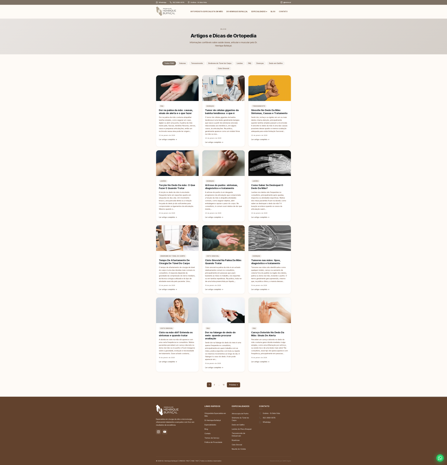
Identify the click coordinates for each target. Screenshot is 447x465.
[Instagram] (158, 431)
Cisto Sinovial (223, 68)
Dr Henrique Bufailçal (237, 11)
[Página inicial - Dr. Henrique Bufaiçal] (166, 12)
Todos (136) (169, 63)
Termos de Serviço (212, 438)
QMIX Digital (287, 461)
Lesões (240, 63)
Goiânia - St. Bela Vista (271, 413)
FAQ (249, 63)
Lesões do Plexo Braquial (241, 429)
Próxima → (233, 385)
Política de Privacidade (213, 442)
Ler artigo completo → (168, 139)
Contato (283, 11)
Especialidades (259, 11)
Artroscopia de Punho (240, 414)
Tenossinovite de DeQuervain (238, 434)
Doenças (260, 63)
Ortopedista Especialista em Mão (206, 11)
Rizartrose (236, 440)
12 (224, 385)
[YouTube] (164, 431)
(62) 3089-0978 (178, 2)
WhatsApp (162, 2)
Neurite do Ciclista (239, 449)
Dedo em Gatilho (276, 63)
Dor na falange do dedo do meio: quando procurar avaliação (220, 335)
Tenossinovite (197, 63)
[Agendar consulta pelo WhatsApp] (440, 458)
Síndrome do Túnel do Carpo (219, 63)
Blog (273, 11)
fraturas (182, 63)
